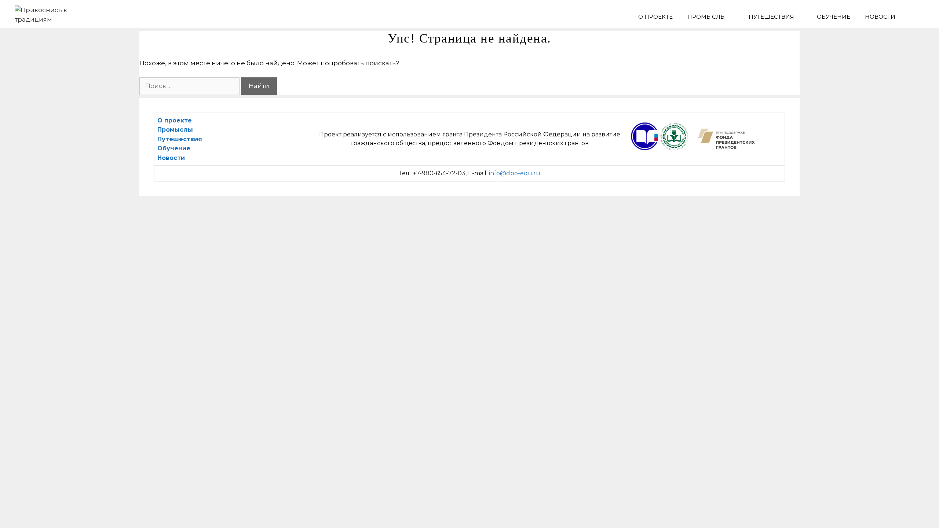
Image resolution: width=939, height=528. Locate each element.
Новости (880, 16)
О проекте (655, 16)
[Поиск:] (190, 85)
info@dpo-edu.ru (514, 173)
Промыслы (706, 16)
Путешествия (771, 16)
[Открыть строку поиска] (913, 17)
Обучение (833, 16)
